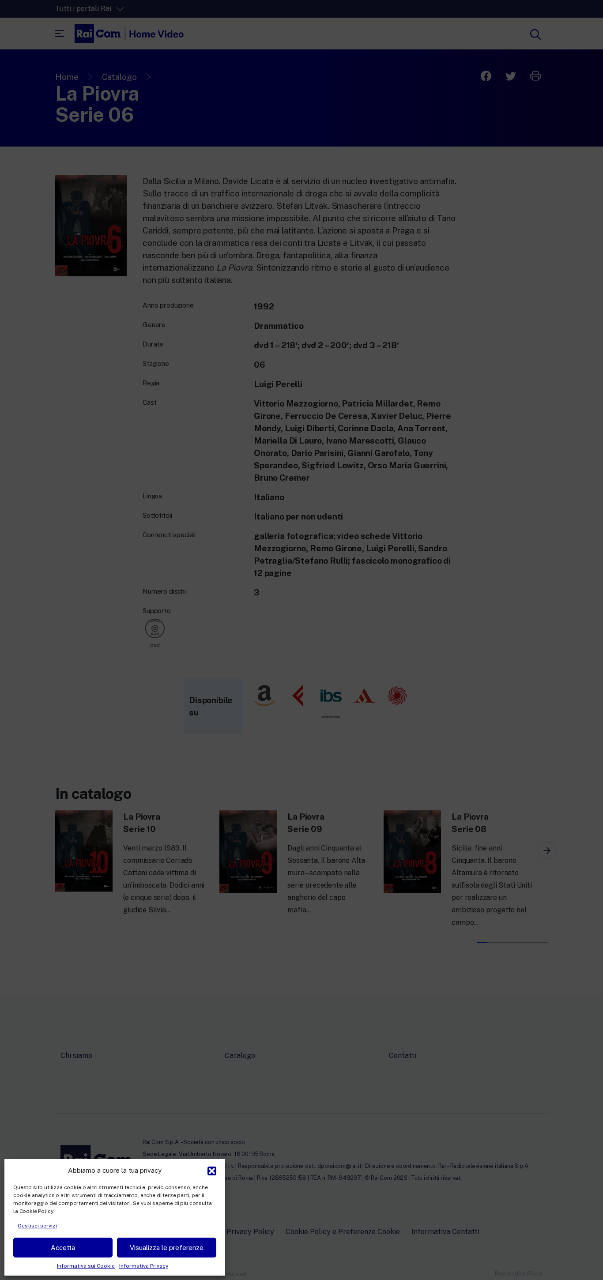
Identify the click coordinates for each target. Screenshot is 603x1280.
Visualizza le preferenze (167, 1247)
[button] (211, 1170)
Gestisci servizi (37, 1226)
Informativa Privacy (143, 1266)
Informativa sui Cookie (86, 1266)
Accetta (63, 1247)
